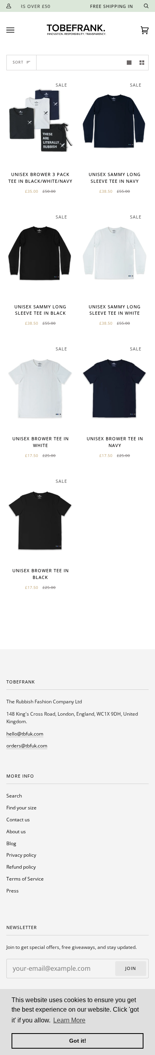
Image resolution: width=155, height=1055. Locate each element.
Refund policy (21, 866)
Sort (18, 62)
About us (16, 831)
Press (12, 890)
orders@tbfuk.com (26, 745)
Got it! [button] (77, 1041)
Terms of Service (25, 878)
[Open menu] (18, 30)
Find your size (21, 807)
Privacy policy (21, 855)
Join (130, 968)
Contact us (18, 819)
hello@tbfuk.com (24, 733)
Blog (11, 843)
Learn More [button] (69, 1020)
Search (14, 795)
